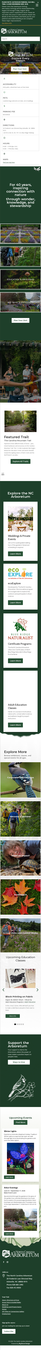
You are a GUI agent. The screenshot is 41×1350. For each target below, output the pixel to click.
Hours (6, 143)
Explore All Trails (20, 461)
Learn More (15, 553)
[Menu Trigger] (37, 5)
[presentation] (3, 992)
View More (20, 380)
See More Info (7, 23)
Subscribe (8, 1335)
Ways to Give (19, 1066)
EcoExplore (20, 894)
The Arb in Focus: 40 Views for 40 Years (20, 370)
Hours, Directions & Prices (10, 1304)
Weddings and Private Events (11, 1311)
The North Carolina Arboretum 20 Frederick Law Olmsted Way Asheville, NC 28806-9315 (19, 1283)
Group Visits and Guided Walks (20, 933)
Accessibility (9, 84)
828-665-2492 (17, 1289)
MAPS (5, 159)
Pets (5, 98)
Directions (8, 125)
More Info (12, 1020)
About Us (5, 1309)
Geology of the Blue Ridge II (20, 997)
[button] (15, 1028)
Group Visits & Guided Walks (11, 1307)
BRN (14, 1006)
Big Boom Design (24, 1348)
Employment (6, 1318)
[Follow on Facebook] (3, 1266)
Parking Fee (9, 112)
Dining (4, 1314)
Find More (20, 1126)
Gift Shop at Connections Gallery (13, 1316)
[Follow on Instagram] (7, 1266)
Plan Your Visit (20, 69)
